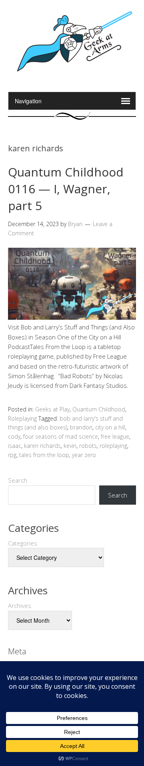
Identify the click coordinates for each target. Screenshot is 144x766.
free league (115, 436)
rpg (12, 455)
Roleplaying (22, 418)
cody (14, 436)
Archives (19, 606)
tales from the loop (44, 455)
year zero (84, 455)
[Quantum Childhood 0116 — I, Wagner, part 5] (72, 317)
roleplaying (113, 445)
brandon (81, 427)
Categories (22, 543)
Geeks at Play (52, 409)
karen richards (42, 445)
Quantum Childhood (98, 409)
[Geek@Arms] (72, 71)
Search (17, 480)
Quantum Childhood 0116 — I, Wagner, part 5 (66, 189)
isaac (14, 445)
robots (88, 445)
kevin (70, 445)
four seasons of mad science (60, 436)
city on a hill (110, 427)
